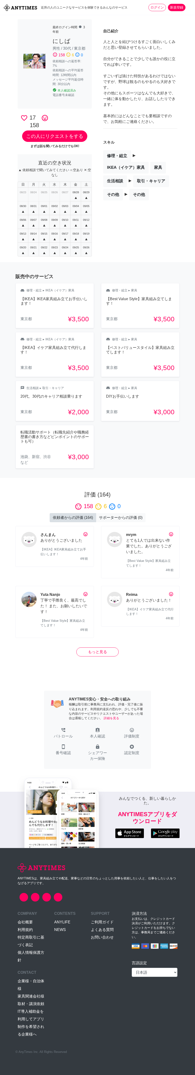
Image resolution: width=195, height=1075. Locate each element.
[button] (63, 733)
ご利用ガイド (102, 922)
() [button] (73, 518)
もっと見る (97, 652)
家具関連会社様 (31, 996)
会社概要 (25, 922)
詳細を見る (111, 718)
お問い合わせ (102, 937)
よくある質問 (102, 930)
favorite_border (24, 118)
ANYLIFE (62, 922)
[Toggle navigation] (188, 7)
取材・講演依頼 (31, 1004)
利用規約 (25, 930)
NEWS (60, 930)
